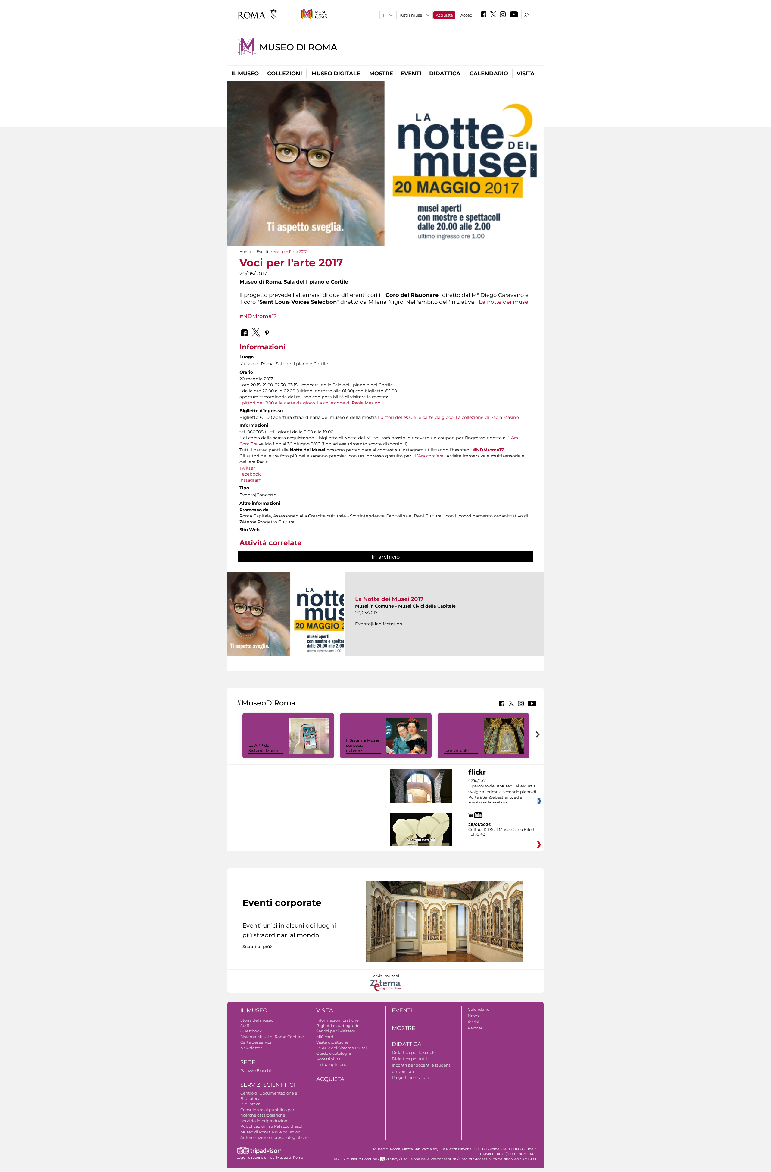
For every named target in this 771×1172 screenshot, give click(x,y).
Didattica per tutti (409, 1058)
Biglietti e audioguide (338, 1025)
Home (245, 251)
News (473, 1015)
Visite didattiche (332, 1042)
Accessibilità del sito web (497, 1159)
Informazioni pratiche (337, 1020)
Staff (244, 1025)
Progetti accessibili (410, 1077)
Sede (247, 1062)
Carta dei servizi (255, 1042)
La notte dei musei (504, 302)
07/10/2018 (502, 792)
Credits (465, 1159)
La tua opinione (331, 1064)
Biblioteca (250, 1103)
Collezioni (284, 73)
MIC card (324, 1036)
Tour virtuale (456, 750)
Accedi (467, 15)
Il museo (245, 73)
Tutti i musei (411, 15)
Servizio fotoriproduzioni (264, 1120)
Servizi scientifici (267, 1085)
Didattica (444, 73)
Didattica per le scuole (414, 1052)
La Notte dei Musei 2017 (389, 598)
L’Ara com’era (429, 456)
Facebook (250, 474)
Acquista (444, 15)
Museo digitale (335, 73)
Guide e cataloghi (333, 1053)
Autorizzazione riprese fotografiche (274, 1137)
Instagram (250, 480)
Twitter (247, 468)
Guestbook (251, 1031)
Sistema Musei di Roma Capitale (272, 1036)
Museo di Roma (298, 47)
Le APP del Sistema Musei (263, 748)
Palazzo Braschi (255, 1070)
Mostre (381, 73)
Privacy (392, 1159)
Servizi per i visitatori (336, 1031)
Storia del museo (256, 1020)
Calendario (489, 73)
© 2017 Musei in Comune (355, 1159)
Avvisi (473, 1021)
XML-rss (529, 1159)
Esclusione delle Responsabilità (428, 1159)
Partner (475, 1028)
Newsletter (251, 1047)
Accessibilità (328, 1059)
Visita (526, 73)
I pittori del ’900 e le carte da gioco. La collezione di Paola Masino (309, 403)
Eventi (411, 73)
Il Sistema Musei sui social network (362, 745)
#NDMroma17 (258, 316)
